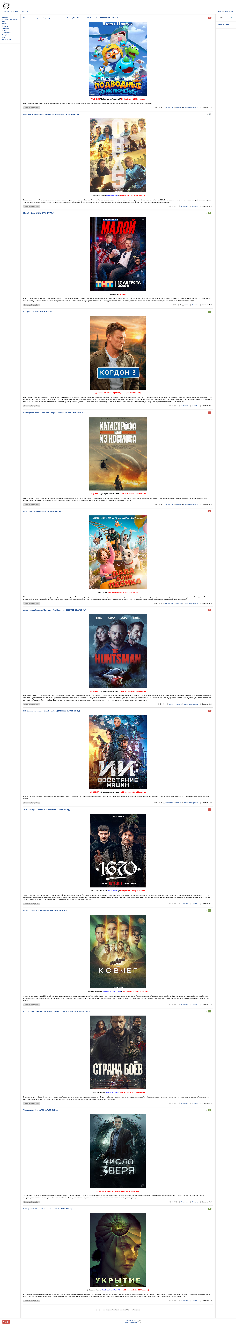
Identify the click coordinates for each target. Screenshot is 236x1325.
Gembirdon (169, 107)
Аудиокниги (7, 33)
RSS (17, 11)
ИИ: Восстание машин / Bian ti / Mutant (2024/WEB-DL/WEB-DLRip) (51, 711)
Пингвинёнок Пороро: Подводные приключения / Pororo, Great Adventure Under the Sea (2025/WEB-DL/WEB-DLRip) (72, 18)
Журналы (5, 28)
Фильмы (179, 107)
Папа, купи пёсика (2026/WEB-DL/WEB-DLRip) (42, 511)
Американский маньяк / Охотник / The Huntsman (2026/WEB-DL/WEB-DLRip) (55, 610)
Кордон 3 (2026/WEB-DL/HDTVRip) (37, 312)
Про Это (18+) (6, 39)
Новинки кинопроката (190, 107)
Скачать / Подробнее (31, 108)
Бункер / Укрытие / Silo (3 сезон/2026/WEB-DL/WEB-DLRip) (48, 1209)
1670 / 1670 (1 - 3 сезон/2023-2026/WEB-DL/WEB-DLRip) (46, 810)
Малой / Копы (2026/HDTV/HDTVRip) (38, 213)
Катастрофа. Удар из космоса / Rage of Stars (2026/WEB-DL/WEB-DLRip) (54, 413)
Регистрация (229, 11)
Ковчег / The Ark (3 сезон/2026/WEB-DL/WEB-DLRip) (45, 910)
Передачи (5, 35)
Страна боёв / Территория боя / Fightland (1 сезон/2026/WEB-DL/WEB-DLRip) (56, 1011)
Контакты (25, 11)
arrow (186, 305)
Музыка (4, 24)
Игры (3, 21)
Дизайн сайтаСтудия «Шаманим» (130, 1321)
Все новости (8, 11)
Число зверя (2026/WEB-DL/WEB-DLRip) (40, 1110)
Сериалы (195, 206)
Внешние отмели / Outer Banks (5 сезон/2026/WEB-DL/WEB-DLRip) (51, 114)
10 (127, 1310)
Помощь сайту (223, 24)
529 (134, 1310)
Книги (5, 30)
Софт (4, 37)
